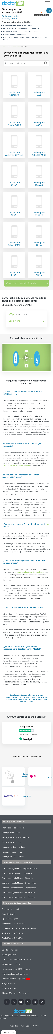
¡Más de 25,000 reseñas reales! (15, 993)
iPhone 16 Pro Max (12, 933)
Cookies (36, 1026)
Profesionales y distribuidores (15, 974)
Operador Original (10, 919)
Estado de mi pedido (11, 950)
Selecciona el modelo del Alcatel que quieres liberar (26, 54)
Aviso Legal (26, 1026)
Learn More (14, 321)
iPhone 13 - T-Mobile (13, 923)
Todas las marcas (14, 47)
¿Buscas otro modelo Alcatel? (21, 283)
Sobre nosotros (9, 988)
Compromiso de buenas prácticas (16, 959)
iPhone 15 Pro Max (12, 938)
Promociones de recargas (13, 828)
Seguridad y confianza (11, 964)
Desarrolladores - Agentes (15, 978)
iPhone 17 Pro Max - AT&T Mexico (19, 928)
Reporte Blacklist (9, 914)
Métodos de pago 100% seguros (16, 969)
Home (4, 47)
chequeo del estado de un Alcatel (29, 572)
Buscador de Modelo (11, 909)
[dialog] (8, 1032)
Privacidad (13, 1026)
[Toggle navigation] (47, 3)
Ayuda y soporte (9, 955)
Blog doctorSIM (8, 983)
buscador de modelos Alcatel (17, 466)
